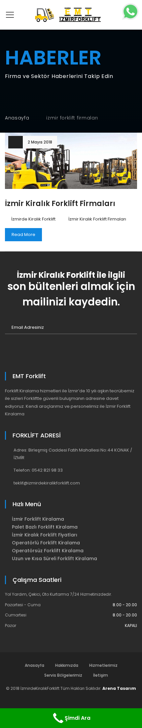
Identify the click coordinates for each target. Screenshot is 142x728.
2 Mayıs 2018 (40, 142)
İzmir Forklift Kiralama (38, 519)
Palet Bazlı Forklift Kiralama (45, 527)
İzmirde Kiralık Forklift (33, 219)
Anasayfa (17, 118)
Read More (23, 234)
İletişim (100, 675)
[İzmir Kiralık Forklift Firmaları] (71, 161)
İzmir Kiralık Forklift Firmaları (60, 203)
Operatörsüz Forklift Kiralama (48, 550)
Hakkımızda (66, 665)
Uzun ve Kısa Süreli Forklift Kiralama (54, 558)
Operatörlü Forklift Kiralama (46, 542)
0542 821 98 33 (47, 470)
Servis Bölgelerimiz (63, 675)
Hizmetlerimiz (103, 665)
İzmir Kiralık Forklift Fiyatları (44, 535)
